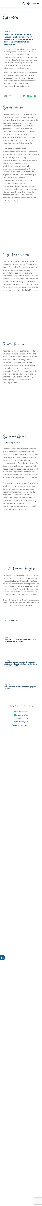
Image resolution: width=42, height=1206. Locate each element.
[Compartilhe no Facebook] (20, 96)
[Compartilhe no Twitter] (24, 96)
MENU (34, 4)
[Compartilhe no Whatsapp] (31, 96)
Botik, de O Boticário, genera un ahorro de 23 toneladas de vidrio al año (20, 640)
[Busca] (23, 3)
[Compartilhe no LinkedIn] (28, 96)
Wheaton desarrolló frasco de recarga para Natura (20, 688)
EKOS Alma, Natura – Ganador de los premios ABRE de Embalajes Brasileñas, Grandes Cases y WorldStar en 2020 (20, 664)
